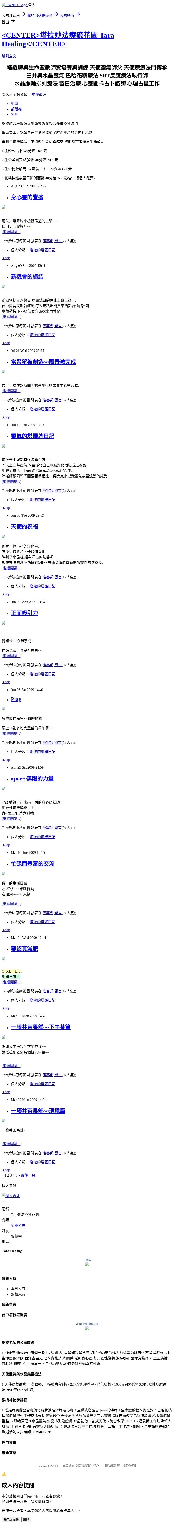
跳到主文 (9, 56)
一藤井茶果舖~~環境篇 (38, 1111)
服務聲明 (130, 1465)
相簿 (14, 104)
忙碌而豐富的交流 (32, 864)
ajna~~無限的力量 (32, 779)
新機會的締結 (27, 277)
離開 (26, 1520)
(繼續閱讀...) (11, 232)
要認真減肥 (24, 949)
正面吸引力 (24, 613)
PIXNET (53, 1465)
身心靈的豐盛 (27, 197)
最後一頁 (28, 1175)
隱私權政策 (112, 1465)
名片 (14, 114)
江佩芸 (87, 1260)
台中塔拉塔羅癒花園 (87, 1324)
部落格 (16, 109)
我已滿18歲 (11, 1520)
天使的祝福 (24, 527)
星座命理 (39, 94)
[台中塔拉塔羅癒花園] (87, 1328)
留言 (58, 241)
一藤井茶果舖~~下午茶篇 (41, 1027)
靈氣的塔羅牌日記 (32, 436)
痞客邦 (48, 241)
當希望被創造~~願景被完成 (43, 362)
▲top (6, 258)
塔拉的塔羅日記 (42, 250)
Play (16, 699)
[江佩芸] (87, 1264)
